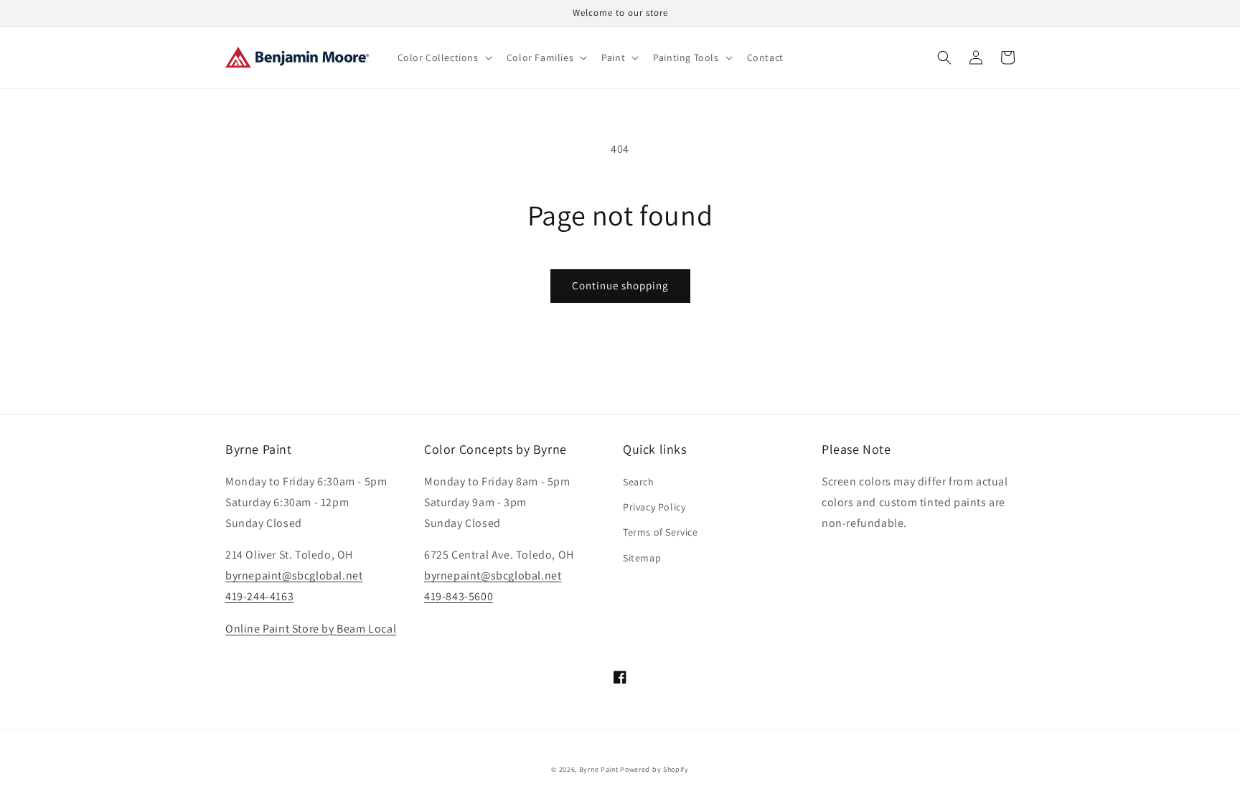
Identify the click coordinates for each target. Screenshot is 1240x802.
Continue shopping (620, 285)
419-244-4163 (259, 596)
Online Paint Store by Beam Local (310, 628)
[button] (443, 57)
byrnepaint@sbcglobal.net (293, 575)
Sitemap (642, 557)
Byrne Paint (599, 769)
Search (638, 481)
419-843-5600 (458, 596)
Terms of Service (660, 532)
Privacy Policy (654, 506)
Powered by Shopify (654, 769)
